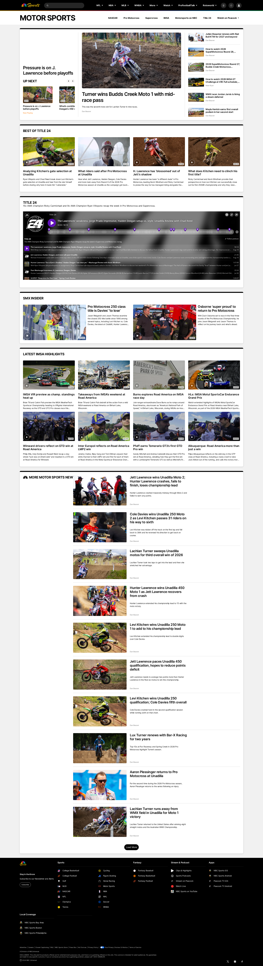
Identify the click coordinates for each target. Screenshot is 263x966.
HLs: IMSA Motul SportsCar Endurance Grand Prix (213, 396)
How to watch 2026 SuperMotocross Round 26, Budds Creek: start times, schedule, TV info (220, 50)
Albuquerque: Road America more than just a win (213, 447)
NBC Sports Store (61, 947)
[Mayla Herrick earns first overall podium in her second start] (196, 112)
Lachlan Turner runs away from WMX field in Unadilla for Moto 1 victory (154, 813)
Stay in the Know (27, 874)
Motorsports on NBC (186, 18)
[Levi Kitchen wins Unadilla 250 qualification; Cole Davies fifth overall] (100, 711)
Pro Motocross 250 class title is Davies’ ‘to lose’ (107, 309)
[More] (223, 5)
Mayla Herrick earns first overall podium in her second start (222, 110)
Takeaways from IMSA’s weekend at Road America (101, 396)
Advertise (23, 947)
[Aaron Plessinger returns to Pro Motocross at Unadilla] (100, 785)
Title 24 (207, 18)
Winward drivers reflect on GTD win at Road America (48, 447)
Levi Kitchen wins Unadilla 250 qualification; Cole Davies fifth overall (158, 700)
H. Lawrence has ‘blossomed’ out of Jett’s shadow (156, 172)
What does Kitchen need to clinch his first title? (212, 172)
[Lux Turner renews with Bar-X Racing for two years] (100, 748)
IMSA (166, 18)
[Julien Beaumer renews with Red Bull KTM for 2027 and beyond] (196, 37)
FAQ (51, 947)
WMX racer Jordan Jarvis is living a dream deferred (223, 95)
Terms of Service (135, 947)
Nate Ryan (210, 85)
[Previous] (68, 81)
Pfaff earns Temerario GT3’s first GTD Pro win (157, 447)
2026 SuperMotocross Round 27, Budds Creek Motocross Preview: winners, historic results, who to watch (223, 65)
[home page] (30, 5)
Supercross (151, 18)
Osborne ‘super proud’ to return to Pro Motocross (217, 309)
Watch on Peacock (227, 18)
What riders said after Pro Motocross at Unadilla (102, 172)
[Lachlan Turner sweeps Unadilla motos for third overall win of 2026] (100, 564)
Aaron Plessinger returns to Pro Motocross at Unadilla (154, 774)
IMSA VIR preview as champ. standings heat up (49, 396)
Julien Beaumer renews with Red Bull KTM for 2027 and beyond (222, 35)
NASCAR (113, 18)
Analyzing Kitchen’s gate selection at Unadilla (47, 172)
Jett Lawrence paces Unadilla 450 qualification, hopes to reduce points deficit (157, 665)
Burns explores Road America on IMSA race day (158, 396)
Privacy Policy (93, 947)
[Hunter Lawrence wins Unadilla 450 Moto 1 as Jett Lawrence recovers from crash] (100, 601)
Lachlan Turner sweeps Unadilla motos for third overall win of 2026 (156, 553)
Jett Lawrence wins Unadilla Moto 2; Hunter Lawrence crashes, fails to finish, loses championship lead (157, 481)
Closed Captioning (42, 947)
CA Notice (124, 947)
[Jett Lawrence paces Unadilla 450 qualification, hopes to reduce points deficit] (100, 674)
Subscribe (25, 885)
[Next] (73, 81)
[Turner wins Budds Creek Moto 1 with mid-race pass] (131, 60)
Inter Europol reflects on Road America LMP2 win (103, 447)
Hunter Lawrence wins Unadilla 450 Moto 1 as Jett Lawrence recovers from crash (157, 592)
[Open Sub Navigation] (102, 5)
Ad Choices (82, 947)
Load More (131, 847)
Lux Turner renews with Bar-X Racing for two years (158, 737)
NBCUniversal (34, 951)
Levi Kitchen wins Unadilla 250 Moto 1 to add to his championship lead (157, 627)
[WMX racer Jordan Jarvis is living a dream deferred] (196, 97)
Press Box (73, 947)
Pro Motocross (131, 18)
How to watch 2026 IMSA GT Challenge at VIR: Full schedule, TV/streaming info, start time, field (222, 80)
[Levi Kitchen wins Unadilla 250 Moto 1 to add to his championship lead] (100, 638)
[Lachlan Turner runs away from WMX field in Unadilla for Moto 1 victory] (100, 822)
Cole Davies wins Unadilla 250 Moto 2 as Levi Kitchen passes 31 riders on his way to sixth (158, 518)
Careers (31, 947)
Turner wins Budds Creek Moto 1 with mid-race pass (128, 97)
